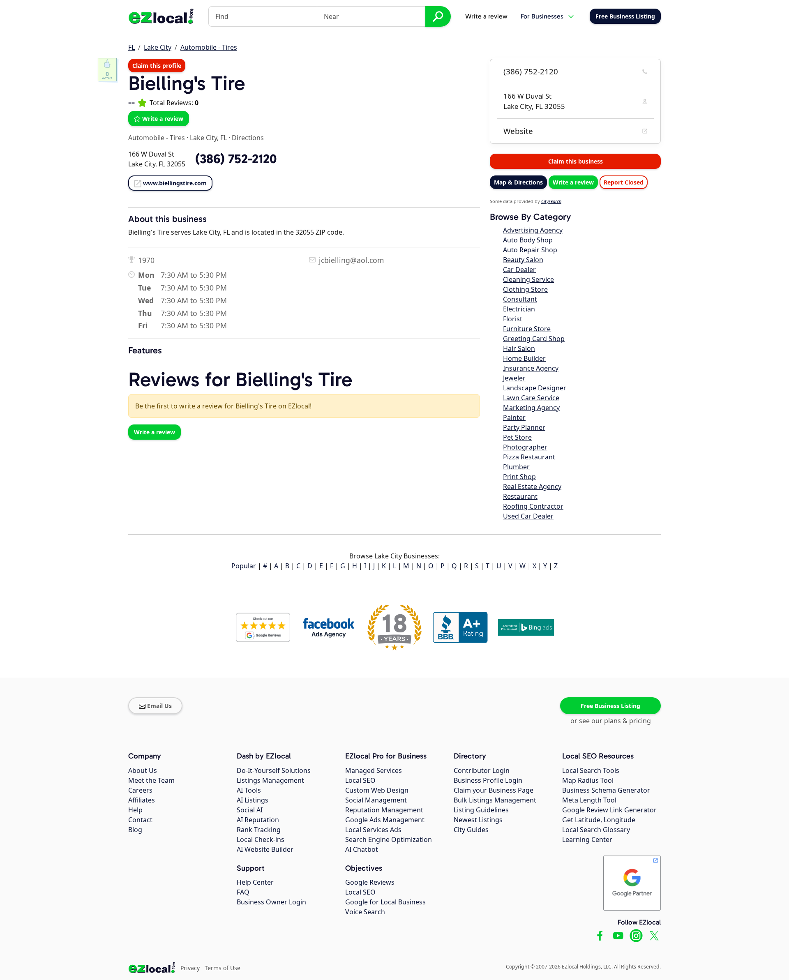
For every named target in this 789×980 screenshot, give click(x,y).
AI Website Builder (265, 849)
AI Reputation (258, 819)
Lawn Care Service (531, 397)
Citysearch (551, 201)
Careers (140, 790)
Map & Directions (518, 182)
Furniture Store (527, 328)
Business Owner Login (271, 901)
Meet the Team (151, 780)
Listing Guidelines (481, 809)
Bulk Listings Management (495, 800)
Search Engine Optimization (388, 839)
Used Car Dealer (528, 516)
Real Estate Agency (532, 486)
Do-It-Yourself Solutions (274, 770)
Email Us (159, 706)
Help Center (255, 882)
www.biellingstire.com (175, 183)
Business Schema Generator (606, 790)
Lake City (157, 47)
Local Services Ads (373, 829)
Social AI (250, 809)
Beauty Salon (523, 259)
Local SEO (360, 780)
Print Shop (519, 476)
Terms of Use (222, 968)
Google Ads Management (384, 819)
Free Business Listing (610, 706)
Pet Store (517, 437)
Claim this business (575, 161)
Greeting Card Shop (534, 338)
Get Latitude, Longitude (598, 819)
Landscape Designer (534, 387)
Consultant (520, 299)
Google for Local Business (385, 901)
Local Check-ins (260, 839)
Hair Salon (519, 348)
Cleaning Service (528, 279)
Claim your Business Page (493, 790)
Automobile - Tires (208, 47)
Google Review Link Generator (609, 809)
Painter (514, 417)
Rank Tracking (259, 829)
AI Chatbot (361, 849)
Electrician (519, 309)
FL (131, 47)
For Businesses (542, 16)
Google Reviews (369, 882)
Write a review (486, 16)
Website (518, 131)
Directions (248, 137)
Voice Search (365, 911)
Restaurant (520, 496)
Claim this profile (156, 65)
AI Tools (249, 790)
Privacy (190, 968)
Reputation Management (384, 809)
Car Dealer (519, 269)
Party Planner (524, 427)
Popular (243, 565)
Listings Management (270, 780)
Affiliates (141, 800)
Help (135, 809)
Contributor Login (482, 770)
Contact (140, 819)
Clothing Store (525, 289)
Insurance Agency (530, 368)
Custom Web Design (376, 790)
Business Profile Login (488, 780)
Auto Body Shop (528, 239)
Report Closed (624, 182)
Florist (512, 318)
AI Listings (252, 800)
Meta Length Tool (589, 800)
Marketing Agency (531, 407)
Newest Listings (478, 819)
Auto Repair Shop (530, 249)
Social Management (376, 800)
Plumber (516, 466)
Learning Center (587, 839)
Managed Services (373, 770)
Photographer (525, 447)
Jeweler (514, 378)
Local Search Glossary (596, 829)
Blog (135, 829)
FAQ (243, 892)
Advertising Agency (533, 230)
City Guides (471, 829)
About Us (142, 770)
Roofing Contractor (533, 506)
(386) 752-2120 (530, 71)
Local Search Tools (590, 770)
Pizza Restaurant (529, 456)
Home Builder (524, 358)
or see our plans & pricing (610, 720)
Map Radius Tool (588, 780)
